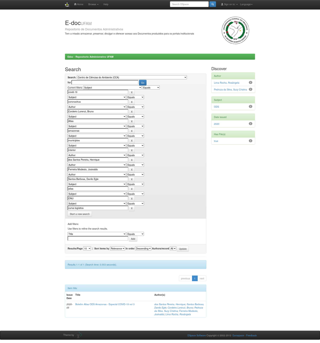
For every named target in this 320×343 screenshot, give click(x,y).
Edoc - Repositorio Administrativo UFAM (91, 56)
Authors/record (160, 248)
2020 (216, 123)
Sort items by (101, 248)
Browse (92, 4)
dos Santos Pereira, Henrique (169, 304)
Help (106, 4)
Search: (72, 77)
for (69, 82)
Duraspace (238, 335)
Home (79, 4)
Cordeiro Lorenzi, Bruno (180, 307)
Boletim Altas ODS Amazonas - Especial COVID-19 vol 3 (104, 304)
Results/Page (75, 248)
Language (245, 4)
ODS (216, 106)
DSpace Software (197, 335)
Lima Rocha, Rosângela (178, 314)
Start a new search (80, 214)
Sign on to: (229, 4)
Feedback (251, 335)
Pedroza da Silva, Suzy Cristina (230, 89)
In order (130, 248)
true (216, 141)
